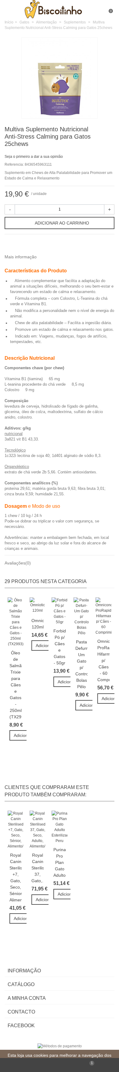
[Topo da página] (30, 1065)
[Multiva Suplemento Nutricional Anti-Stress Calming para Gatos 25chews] (89, 110)
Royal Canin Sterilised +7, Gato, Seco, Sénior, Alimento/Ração (15, 877)
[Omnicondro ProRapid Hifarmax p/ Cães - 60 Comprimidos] (103, 616)
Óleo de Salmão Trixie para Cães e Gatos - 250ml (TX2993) (15, 684)
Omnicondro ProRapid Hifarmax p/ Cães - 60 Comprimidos (103, 660)
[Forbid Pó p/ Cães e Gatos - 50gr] (59, 611)
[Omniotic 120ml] (37, 605)
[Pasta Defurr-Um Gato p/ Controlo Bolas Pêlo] (81, 616)
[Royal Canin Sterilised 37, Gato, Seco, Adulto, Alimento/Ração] (37, 830)
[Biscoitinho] (60, 9)
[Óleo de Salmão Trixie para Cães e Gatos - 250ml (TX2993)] (15, 622)
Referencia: (14, 164)
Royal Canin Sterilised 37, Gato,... (37, 868)
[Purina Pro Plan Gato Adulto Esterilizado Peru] (59, 827)
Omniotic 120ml (37, 623)
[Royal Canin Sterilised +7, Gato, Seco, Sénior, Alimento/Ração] (15, 830)
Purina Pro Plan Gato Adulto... (59, 862)
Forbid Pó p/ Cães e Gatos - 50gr (59, 646)
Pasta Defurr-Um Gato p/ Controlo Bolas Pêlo (81, 664)
